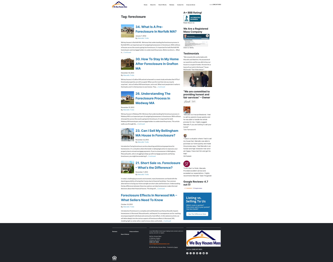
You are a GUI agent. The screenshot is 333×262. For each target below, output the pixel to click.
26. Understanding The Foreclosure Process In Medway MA (153, 98)
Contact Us (180, 4)
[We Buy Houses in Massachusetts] (192, 18)
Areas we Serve (190, 4)
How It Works (163, 4)
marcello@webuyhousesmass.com (159, 243)
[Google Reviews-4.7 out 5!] (193, 188)
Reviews (172, 4)
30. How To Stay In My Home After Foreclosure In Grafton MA (157, 63)
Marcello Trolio (143, 38)
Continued (127, 52)
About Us (152, 4)
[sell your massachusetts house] (196, 40)
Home (145, 4)
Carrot (176, 247)
